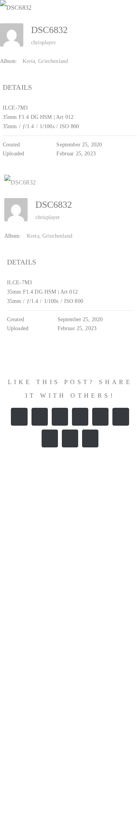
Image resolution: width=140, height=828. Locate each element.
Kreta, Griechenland (45, 61)
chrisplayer (43, 42)
